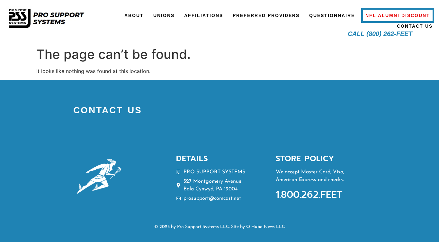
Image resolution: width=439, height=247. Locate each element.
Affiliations (203, 15)
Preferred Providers (266, 15)
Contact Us (415, 26)
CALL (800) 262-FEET (380, 33)
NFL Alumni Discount (397, 15)
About (134, 15)
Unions (164, 15)
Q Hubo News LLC (265, 226)
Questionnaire (332, 15)
